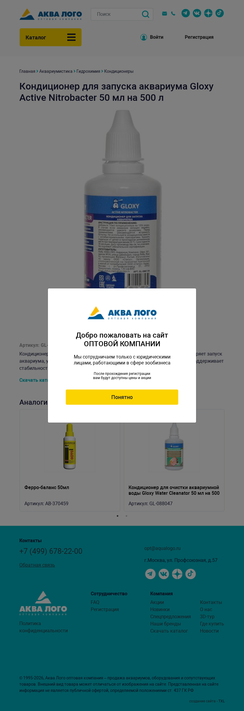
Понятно (122, 397)
